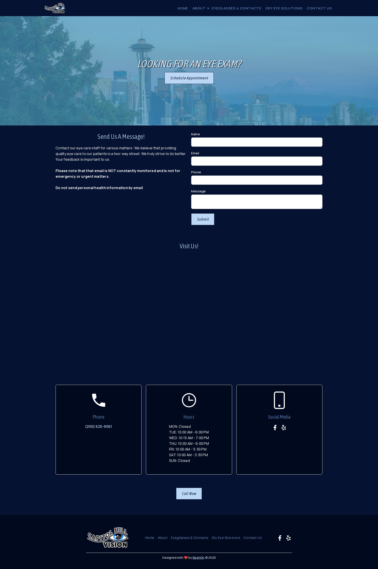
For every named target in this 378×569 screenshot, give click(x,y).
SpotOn (198, 557)
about (199, 8)
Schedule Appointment (189, 78)
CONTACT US (319, 8)
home (183, 8)
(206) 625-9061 (98, 426)
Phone (196, 172)
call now (189, 493)
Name (195, 134)
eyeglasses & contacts (236, 8)
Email (195, 153)
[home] (55, 8)
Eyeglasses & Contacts (189, 537)
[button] (200, 8)
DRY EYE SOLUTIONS (284, 8)
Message (198, 191)
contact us (252, 537)
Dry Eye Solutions (226, 537)
